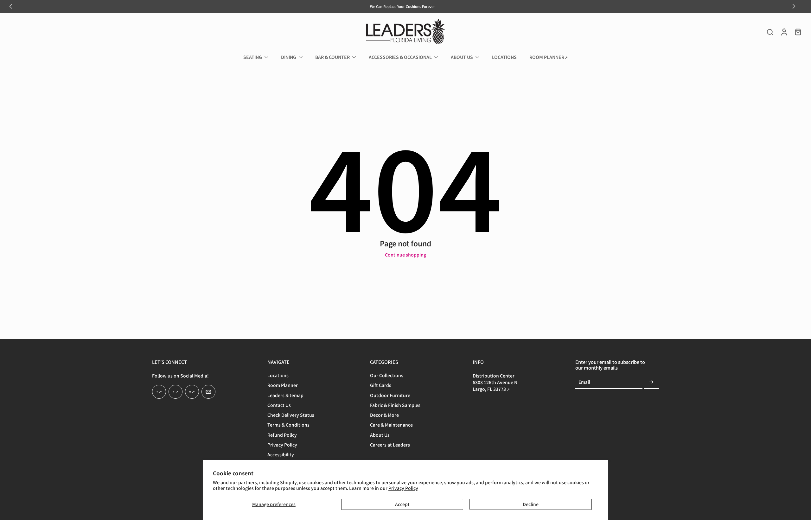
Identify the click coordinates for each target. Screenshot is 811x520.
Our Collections (386, 376)
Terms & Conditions (288, 425)
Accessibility (280, 455)
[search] (770, 31)
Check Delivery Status (290, 415)
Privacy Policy (403, 488)
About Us (380, 435)
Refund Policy (282, 435)
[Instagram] (192, 392)
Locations (278, 376)
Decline (531, 504)
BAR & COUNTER (332, 57)
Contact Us (279, 405)
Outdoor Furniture (390, 395)
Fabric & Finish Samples (395, 405)
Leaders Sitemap (285, 395)
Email (584, 382)
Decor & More (384, 415)
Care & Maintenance (391, 425)
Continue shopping (405, 254)
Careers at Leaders (390, 445)
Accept (402, 504)
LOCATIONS (504, 57)
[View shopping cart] (798, 32)
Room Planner (282, 386)
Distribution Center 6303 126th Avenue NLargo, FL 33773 (495, 382)
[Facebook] (159, 392)
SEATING (252, 57)
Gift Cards (380, 386)
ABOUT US (462, 57)
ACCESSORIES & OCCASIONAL (400, 57)
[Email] (208, 392)
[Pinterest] (175, 392)
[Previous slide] (10, 6)
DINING (288, 57)
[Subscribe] (651, 382)
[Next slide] (794, 6)
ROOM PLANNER (546, 57)
